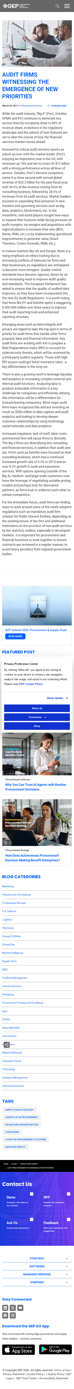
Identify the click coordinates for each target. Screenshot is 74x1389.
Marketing (7, 886)
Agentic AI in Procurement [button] (21, 1117)
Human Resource (11, 986)
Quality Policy (56, 1374)
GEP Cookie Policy (31, 683)
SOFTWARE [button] (37, 1266)
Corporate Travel (11, 1060)
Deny (37, 726)
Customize (35, 717)
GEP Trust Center (27, 1378)
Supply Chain (9, 961)
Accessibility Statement (54, 1378)
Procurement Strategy (17, 850)
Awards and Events (13, 1085)
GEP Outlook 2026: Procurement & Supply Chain (36, 630)
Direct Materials (11, 1027)
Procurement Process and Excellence (22, 1002)
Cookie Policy (35, 1374)
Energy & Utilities (11, 936)
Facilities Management (14, 977)
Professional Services (31, 105)
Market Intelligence (12, 952)
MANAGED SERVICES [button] (37, 1274)
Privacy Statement (14, 1374)
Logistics (7, 919)
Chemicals (8, 927)
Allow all (37, 708)
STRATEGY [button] (37, 1258)
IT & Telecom (9, 911)
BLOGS (14, 1164)
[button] (67, 5)
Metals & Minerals (12, 1052)
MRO (5, 969)
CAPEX (6, 1019)
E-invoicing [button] (12, 1132)
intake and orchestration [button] (21, 1124)
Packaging (8, 994)
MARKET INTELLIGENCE (29, 1164)
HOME (6, 1164)
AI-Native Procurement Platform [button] (25, 1139)
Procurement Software (18, 779)
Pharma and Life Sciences (16, 894)
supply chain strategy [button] (19, 1109)
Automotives (9, 1036)
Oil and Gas (8, 944)
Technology (8, 1069)
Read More (15, 636)
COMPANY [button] (37, 1282)
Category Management (15, 1077)
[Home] (16, 6)
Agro (5, 1011)
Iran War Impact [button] (15, 1147)
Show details (55, 698)
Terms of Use (62, 1370)
